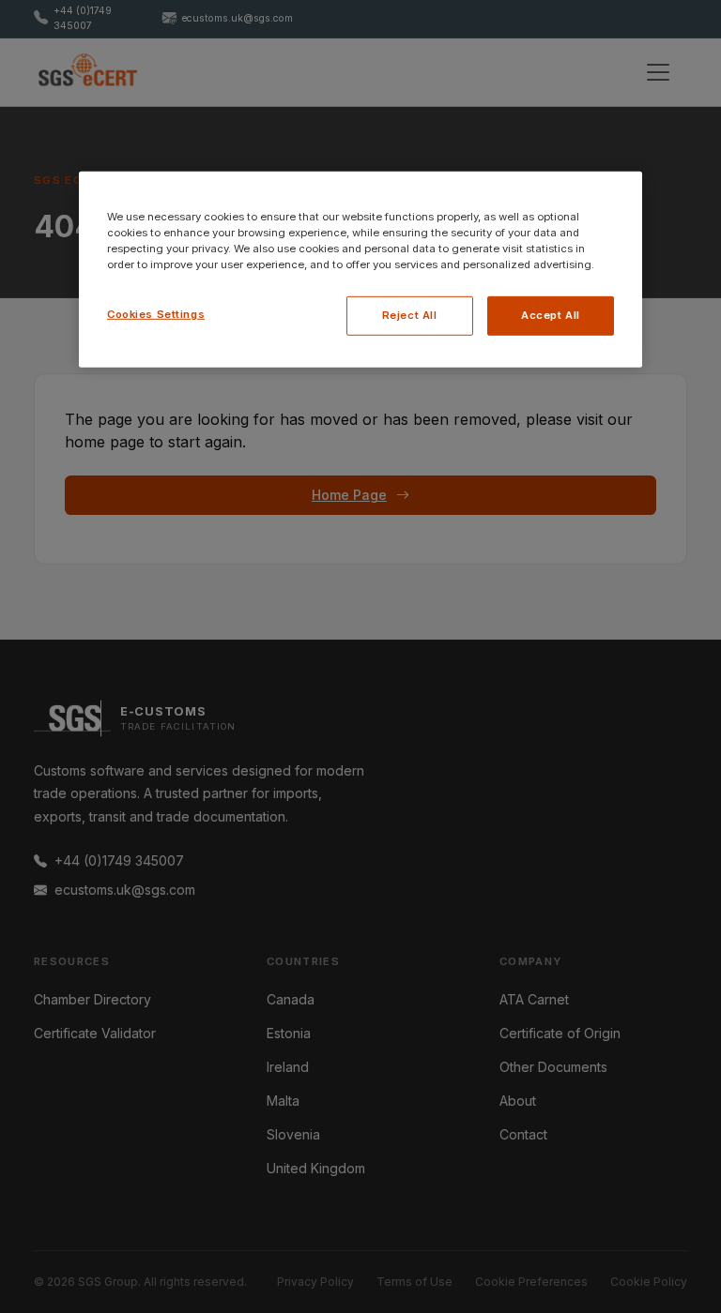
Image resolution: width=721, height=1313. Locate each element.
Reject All (409, 315)
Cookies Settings (156, 314)
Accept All (550, 315)
